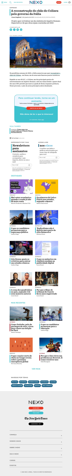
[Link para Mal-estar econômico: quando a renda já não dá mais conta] (21, 186)
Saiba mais (21, 138)
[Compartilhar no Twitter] (14, 29)
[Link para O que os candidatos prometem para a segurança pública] (21, 217)
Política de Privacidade (17, 169)
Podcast (12, 195)
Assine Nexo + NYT (36, 423)
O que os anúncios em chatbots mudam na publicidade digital (46, 261)
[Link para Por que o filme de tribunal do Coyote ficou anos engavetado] (46, 279)
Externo (12, 322)
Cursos (12, 460)
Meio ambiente (47, 385)
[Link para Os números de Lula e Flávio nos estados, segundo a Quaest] (46, 186)
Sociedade (44, 382)
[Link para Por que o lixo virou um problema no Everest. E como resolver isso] (50, 345)
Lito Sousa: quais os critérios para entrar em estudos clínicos (20, 261)
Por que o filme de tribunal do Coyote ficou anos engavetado (47, 292)
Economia (23, 382)
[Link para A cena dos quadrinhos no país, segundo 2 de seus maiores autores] (21, 279)
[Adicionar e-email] (29, 165)
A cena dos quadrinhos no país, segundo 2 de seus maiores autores (21, 292)
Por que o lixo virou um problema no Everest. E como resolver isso (52, 358)
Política (14, 382)
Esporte (37, 385)
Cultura (53, 382)
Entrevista (38, 226)
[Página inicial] (36, 2)
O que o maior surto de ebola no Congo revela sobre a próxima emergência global (21, 359)
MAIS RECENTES (18, 2)
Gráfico (37, 195)
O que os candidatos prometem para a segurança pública (20, 230)
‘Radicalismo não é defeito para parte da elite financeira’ (46, 230)
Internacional (34, 382)
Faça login (36, 412)
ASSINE (59, 2)
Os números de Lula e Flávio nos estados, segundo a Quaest (46, 199)
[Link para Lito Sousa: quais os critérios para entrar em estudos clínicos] (21, 248)
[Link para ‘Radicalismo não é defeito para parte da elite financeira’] (46, 217)
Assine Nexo (36, 408)
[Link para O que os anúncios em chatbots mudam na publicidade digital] (46, 248)
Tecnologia (28, 385)
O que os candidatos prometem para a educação (50, 326)
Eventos (13, 465)
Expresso (13, 226)
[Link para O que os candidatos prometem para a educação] (50, 313)
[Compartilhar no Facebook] (11, 29)
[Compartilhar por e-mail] (17, 29)
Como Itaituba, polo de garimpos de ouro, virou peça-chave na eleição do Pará (22, 327)
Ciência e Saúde (17, 385)
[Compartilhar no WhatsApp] (21, 29)
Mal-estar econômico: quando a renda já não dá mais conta (21, 199)
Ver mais (36, 369)
